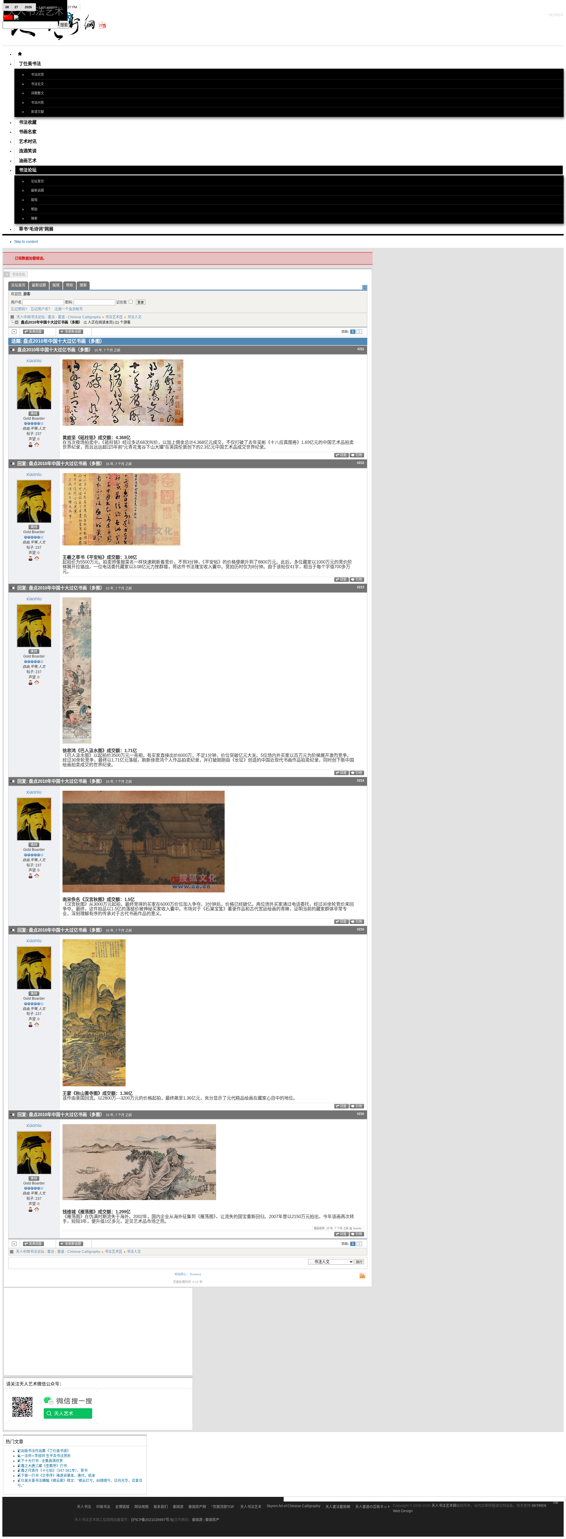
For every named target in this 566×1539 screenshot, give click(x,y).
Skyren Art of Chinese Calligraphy (293, 1506)
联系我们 (161, 1507)
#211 (360, 349)
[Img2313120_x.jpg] (143, 891)
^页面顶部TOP (222, 1507)
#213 (360, 587)
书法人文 (134, 317)
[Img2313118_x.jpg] (94, 1085)
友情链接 (122, 1507)
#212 (360, 462)
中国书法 (103, 1507)
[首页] (20, 54)
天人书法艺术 (250, 1507)
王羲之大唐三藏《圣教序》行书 (42, 1466)
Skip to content (26, 242)
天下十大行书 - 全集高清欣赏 (40, 1461)
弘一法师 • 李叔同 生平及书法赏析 (44, 1456)
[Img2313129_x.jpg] (122, 425)
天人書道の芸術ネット (373, 1507)
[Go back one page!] (7, 274)
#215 (360, 929)
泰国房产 (212, 1520)
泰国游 (178, 1507)
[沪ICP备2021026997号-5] (152, 1520)
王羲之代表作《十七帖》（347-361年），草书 (52, 1471)
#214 (360, 780)
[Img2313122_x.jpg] (76, 742)
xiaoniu (34, 360)
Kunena (195, 1274)
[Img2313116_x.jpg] (139, 1199)
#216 (360, 1113)
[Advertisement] (98, 1331)
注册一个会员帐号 (68, 309)
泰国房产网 (197, 1507)
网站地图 (141, 1507)
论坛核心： (182, 1274)
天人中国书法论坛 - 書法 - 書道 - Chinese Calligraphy (59, 317)
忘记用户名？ (40, 309)
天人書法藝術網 (337, 1507)
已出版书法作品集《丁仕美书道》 (43, 1451)
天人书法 (84, 1507)
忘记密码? (19, 309)
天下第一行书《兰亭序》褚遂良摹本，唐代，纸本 (56, 1476)
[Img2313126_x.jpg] (121, 544)
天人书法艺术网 (444, 1506)
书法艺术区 (114, 317)
